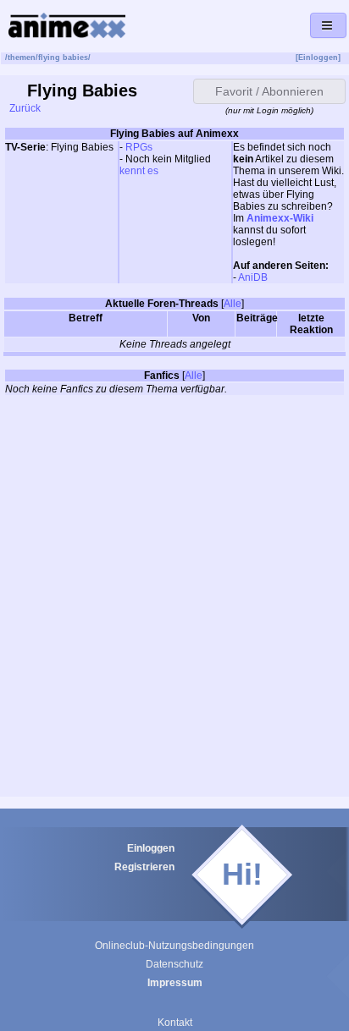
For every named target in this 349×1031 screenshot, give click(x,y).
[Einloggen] (318, 57)
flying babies (63, 57)
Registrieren (144, 867)
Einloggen (150, 848)
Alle (232, 304)
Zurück (24, 108)
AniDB (253, 277)
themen (22, 57)
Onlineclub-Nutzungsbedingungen (174, 945)
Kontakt (175, 1022)
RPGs (138, 147)
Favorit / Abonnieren (269, 91)
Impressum (174, 983)
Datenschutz (174, 964)
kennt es (138, 171)
